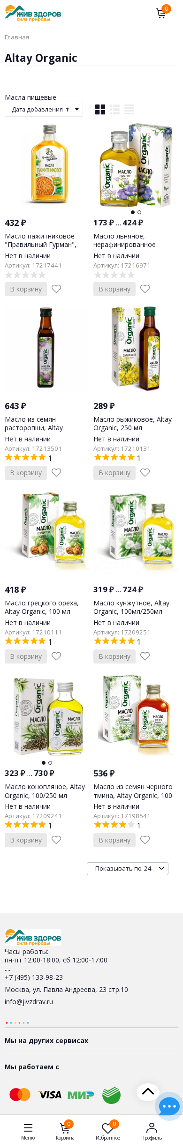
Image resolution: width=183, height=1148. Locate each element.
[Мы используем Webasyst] (17, 1022)
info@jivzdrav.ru (29, 1001)
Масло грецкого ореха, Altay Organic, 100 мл (42, 607)
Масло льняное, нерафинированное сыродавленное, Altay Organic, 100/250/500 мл (131, 248)
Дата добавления (38, 109)
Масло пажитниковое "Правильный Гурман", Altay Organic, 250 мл (40, 244)
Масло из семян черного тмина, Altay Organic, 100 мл (133, 795)
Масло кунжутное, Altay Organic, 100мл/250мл (131, 607)
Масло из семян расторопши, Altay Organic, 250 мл (34, 427)
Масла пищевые (30, 97)
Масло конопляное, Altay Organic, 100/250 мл (45, 790)
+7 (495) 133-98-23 (34, 977)
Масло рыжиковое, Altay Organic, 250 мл (132, 423)
